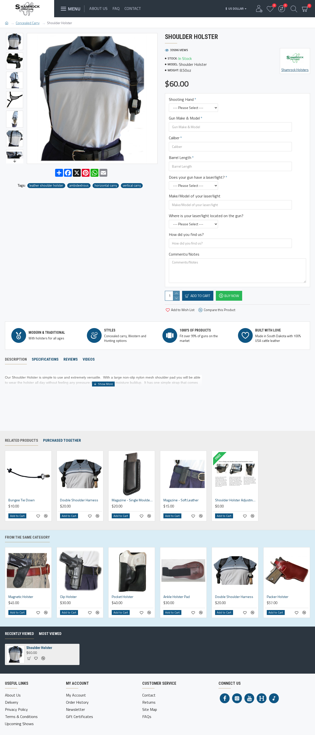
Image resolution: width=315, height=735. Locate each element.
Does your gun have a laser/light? (197, 177)
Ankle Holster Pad (176, 597)
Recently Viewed (19, 633)
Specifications (45, 359)
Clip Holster (68, 597)
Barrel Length (180, 157)
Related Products (21, 440)
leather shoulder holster (46, 185)
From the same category (27, 537)
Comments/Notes (184, 254)
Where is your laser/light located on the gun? (206, 216)
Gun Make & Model (184, 118)
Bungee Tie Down (21, 500)
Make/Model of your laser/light (194, 196)
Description (16, 359)
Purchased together (62, 440)
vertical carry (132, 185)
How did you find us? (186, 234)
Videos (89, 359)
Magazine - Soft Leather (181, 500)
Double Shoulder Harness (79, 500)
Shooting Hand (181, 99)
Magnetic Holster (20, 597)
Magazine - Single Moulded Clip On (133, 500)
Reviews (70, 359)
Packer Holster (277, 597)
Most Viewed (50, 633)
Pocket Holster (122, 597)
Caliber (174, 138)
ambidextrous (79, 185)
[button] (14, 34)
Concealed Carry (28, 22)
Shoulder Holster (39, 648)
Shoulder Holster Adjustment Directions (236, 500)
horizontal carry (105, 185)
